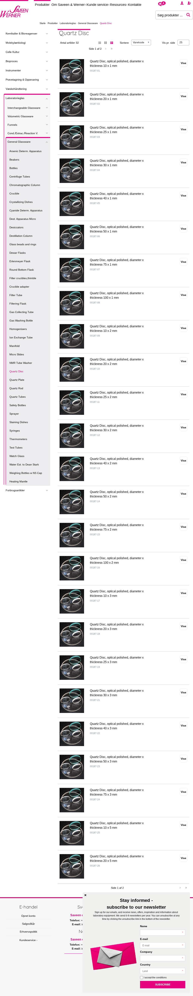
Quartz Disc (16, 371)
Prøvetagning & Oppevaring (22, 79)
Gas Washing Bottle (21, 320)
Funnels (12, 124)
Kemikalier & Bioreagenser (21, 33)
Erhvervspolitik (28, 931)
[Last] (112, 49)
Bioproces (12, 61)
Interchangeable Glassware (24, 107)
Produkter (42, 5)
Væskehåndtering (16, 88)
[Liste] (99, 43)
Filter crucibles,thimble (22, 278)
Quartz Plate (16, 379)
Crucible (14, 193)
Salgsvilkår (28, 923)
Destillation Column (20, 235)
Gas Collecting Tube (21, 312)
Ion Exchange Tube (21, 337)
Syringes (14, 430)
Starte (43, 23)
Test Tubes (15, 447)
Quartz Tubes (17, 396)
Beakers (14, 159)
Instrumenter (13, 70)
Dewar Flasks (17, 252)
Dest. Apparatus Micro (22, 218)
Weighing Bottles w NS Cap (25, 472)
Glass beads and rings (22, 244)
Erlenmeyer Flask (19, 261)
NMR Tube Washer (20, 362)
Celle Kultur (12, 51)
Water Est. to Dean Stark (24, 464)
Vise (183, 63)
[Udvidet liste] (112, 43)
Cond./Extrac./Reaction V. (23, 133)
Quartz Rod (16, 388)
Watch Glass (16, 456)
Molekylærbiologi (16, 42)
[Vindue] (106, 43)
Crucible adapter (19, 286)
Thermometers (18, 439)
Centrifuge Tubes (19, 176)
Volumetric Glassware (20, 116)
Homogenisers (18, 328)
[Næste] (106, 49)
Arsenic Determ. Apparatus (25, 151)
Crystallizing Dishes (21, 201)
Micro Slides (16, 354)
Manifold (14, 345)
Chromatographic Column (24, 185)
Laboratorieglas (68, 23)
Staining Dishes (18, 422)
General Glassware (88, 23)
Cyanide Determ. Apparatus (25, 210)
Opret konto (28, 915)
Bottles (13, 168)
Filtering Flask (17, 303)
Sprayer (14, 413)
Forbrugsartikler (15, 490)
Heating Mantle (18, 481)
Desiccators (16, 227)
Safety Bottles (17, 405)
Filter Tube (15, 295)
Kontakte (134, 5)
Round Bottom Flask (21, 269)
